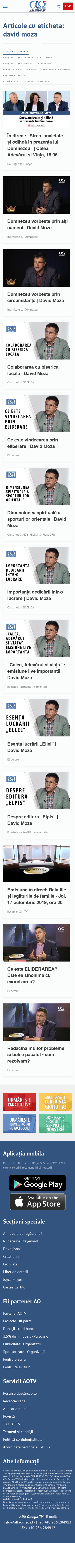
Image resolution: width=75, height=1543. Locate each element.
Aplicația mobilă (16, 1408)
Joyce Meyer (12, 1279)
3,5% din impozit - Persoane (25, 1336)
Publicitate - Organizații (22, 1344)
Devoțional (12, 1248)
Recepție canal (14, 1401)
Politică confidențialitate (22, 1439)
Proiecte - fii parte (17, 1321)
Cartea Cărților (15, 1287)
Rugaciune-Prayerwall (20, 1241)
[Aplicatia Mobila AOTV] (38, 1201)
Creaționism (12, 1256)
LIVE (68, 6)
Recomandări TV (14, 75)
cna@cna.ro (63, 1507)
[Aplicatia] (37, 1182)
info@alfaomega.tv (19, 1522)
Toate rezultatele (16, 51)
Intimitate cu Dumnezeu (20, 69)
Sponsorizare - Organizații (24, 1351)
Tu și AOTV (11, 1424)
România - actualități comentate (26, 81)
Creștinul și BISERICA (17, 63)
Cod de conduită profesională (17, 1499)
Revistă (9, 1416)
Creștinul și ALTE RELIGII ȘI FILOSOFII (27, 57)
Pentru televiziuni (17, 1367)
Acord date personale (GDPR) (26, 1447)
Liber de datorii (15, 1271)
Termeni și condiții (18, 1431)
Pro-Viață (10, 1264)
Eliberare (44, 63)
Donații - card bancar (20, 1328)
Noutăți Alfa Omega (57, 69)
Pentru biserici (14, 1359)
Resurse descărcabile (20, 1393)
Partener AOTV (14, 1313)
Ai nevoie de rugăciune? (22, 1233)
